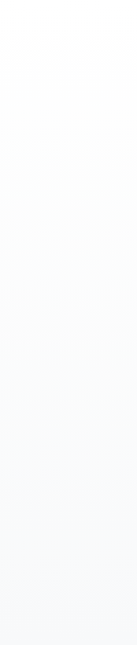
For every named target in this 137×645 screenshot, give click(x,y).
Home (6, 116)
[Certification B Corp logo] (5, 395)
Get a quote (3, 6)
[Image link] (5, 406)
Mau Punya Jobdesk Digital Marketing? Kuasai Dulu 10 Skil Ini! (21, 184)
